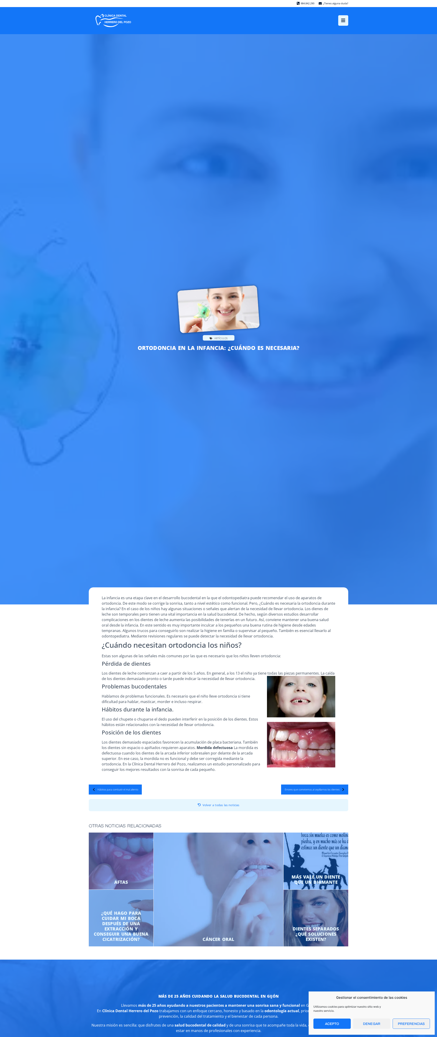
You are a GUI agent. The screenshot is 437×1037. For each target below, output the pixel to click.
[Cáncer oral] (218, 889)
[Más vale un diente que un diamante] (316, 861)
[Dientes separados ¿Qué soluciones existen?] (316, 918)
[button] (343, 20)
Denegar (371, 1024)
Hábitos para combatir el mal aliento (117, 789)
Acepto (332, 1024)
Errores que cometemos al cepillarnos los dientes (312, 789)
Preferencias (411, 1024)
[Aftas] (121, 861)
